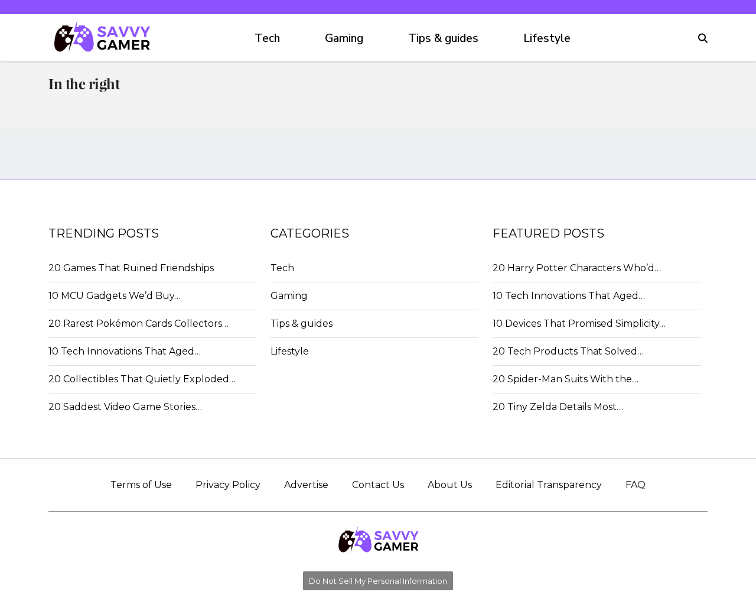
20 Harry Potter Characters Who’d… (577, 268)
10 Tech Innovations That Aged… (124, 351)
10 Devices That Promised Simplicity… (579, 323)
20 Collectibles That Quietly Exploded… (142, 379)
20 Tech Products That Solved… (568, 351)
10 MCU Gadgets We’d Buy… (114, 295)
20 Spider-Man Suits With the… (565, 379)
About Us (450, 484)
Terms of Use (141, 484)
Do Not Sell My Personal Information (378, 581)
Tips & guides (443, 38)
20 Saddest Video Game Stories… (125, 406)
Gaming (344, 38)
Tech (267, 38)
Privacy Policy (227, 484)
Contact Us (378, 484)
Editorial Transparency (549, 484)
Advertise (306, 484)
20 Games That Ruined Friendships (131, 268)
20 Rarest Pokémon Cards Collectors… (138, 323)
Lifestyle (547, 38)
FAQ (635, 484)
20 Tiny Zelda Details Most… (558, 406)
